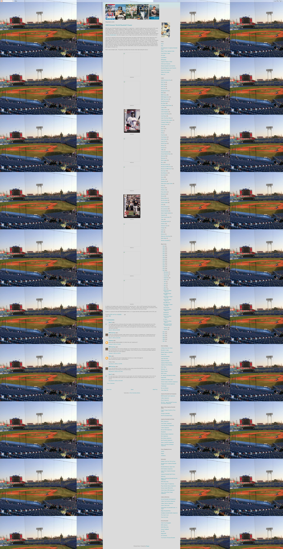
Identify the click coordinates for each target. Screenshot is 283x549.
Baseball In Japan (165, 350)
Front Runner (164, 137)
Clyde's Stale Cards (165, 505)
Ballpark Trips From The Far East (168, 461)
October (165, 275)
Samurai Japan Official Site (167, 488)
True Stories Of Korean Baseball (168, 537)
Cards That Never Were (166, 118)
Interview (163, 147)
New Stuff (163, 175)
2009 (164, 337)
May (165, 285)
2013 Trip (163, 82)
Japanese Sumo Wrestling (166, 364)
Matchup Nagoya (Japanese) (167, 434)
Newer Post (108, 389)
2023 (164, 251)
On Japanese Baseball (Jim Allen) (168, 375)
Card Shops (163, 116)
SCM (162, 204)
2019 (164, 259)
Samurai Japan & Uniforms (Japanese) (169, 381)
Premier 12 (163, 189)
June (165, 283)
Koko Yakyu (163, 367)
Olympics (163, 179)
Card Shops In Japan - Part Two (168, 297)
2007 (164, 341)
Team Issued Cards (165, 217)
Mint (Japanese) (164, 436)
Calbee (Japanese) (165, 398)
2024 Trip (163, 86)
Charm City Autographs (166, 522)
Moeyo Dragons (164, 371)
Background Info (164, 90)
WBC (110, 316)
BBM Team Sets (164, 99)
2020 (164, 257)
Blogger (147, 546)
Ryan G (110, 322)
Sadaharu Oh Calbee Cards (167, 379)
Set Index (163, 55)
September (166, 277)
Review (162, 196)
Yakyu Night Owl (164, 390)
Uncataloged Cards (165, 221)
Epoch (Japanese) (165, 400)
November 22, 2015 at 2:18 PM (115, 363)
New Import (163, 170)
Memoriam (163, 158)
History (162, 145)
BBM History (163, 94)
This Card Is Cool (164, 515)
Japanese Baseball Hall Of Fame (168, 474)
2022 (164, 253)
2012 (164, 331)
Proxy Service (164, 191)
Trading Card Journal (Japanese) (168, 383)
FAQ (162, 45)
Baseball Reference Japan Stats (168, 466)
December (166, 272)
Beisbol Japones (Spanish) (166, 352)
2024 (164, 249)
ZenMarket (163, 455)
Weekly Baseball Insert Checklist (168, 65)
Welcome (163, 234)
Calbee (162, 107)
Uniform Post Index (165, 72)
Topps (162, 219)
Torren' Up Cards (164, 517)
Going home (166, 314)
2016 (164, 264)
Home (132, 389)
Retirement (163, 194)
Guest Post (163, 141)
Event (162, 130)
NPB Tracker (164, 373)
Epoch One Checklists (166, 70)
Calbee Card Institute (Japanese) (168, 501)
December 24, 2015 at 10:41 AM (115, 380)
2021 (164, 255)
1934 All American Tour (166, 80)
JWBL (162, 149)
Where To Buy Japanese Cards (167, 51)
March (165, 289)
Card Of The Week (165, 113)
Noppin (162, 453)
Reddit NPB (163, 377)
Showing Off (166, 312)
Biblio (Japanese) (164, 421)
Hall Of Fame (164, 143)
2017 (164, 263)
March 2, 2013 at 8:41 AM (114, 330)
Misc (162, 162)
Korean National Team (165, 153)
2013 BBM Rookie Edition (167, 294)
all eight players (113, 34)
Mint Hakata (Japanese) (166, 438)
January (165, 329)
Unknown (111, 340)
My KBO (163, 531)
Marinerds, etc (164, 369)
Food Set (163, 135)
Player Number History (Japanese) (168, 486)
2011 (164, 333)
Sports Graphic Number (166, 213)
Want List (163, 74)
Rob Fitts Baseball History (166, 415)
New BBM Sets (166, 302)
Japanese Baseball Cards (127, 8)
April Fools (163, 88)
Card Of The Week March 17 (167, 310)
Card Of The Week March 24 (167, 300)
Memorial (163, 156)
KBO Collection (164, 525)
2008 (164, 339)
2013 (164, 270)
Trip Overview (166, 307)
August (165, 279)
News (162, 177)
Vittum (162, 229)
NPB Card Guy (112, 332)
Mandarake (163, 431)
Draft (162, 126)
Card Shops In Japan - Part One (168, 305)
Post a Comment (110, 383)
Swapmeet (163, 215)
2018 (164, 261)
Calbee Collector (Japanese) (167, 503)
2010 (164, 335)
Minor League (164, 160)
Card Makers (163, 57)
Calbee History (164, 109)
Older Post (155, 389)
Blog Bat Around (164, 101)
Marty (110, 356)
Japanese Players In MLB (166, 61)
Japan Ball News (164, 358)
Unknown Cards (164, 225)
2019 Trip (163, 84)
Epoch (162, 128)
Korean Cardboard (165, 529)
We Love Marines (164, 388)
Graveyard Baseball (165, 356)
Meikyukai (163, 476)
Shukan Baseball (164, 210)
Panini (162, 185)
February (166, 327)
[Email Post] (125, 314)
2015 (164, 266)
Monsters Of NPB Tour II (166, 168)
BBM (162, 92)
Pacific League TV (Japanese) (167, 483)
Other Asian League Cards (166, 183)
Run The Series (164, 200)
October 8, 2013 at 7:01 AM (114, 344)
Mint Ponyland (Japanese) (166, 440)
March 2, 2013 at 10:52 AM (114, 337)
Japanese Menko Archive (166, 362)
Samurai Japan (164, 202)
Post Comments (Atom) (135, 392)
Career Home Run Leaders (166, 120)
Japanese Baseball (165, 360)
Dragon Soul (163, 354)
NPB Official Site (164, 481)
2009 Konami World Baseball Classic (167, 325)
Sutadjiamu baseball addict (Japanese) (169, 513)
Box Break (163, 103)
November (166, 274)
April (165, 287)
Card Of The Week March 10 (167, 317)
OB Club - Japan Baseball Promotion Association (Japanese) (169, 403)
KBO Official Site (164, 527)
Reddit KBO (163, 533)
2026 (164, 246)
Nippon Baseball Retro (166, 510)
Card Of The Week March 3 (167, 322)
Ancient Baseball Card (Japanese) (168, 499)
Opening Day (164, 181)
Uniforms (163, 223)
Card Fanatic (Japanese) (166, 423)
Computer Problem (165, 122)
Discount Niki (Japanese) (166, 429)
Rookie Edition (164, 198)
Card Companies (164, 111)
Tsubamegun (163, 386)
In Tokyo (165, 319)
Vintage (162, 227)
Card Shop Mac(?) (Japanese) (167, 425)
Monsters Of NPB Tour (166, 166)
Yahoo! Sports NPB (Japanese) (167, 490)
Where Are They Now (165, 236)
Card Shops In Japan (165, 53)
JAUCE (162, 451)
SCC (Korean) (164, 535)
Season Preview (164, 206)
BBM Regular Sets (165, 97)
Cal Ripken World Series (166, 105)
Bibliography (163, 59)
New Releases (164, 173)
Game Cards (163, 139)
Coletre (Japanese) (165, 427)
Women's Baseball (165, 240)
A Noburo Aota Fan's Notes (167, 348)
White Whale (163, 238)
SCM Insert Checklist (165, 63)
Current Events (164, 124)
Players (162, 187)
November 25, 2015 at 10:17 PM (115, 371)
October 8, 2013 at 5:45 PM (114, 353)
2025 (164, 248)
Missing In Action (164, 164)
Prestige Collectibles (165, 413)
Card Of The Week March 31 (167, 291)
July (165, 281)
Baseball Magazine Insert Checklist (168, 68)
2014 (164, 268)
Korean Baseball (164, 151)
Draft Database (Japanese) (166, 468)
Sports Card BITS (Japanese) (167, 442)
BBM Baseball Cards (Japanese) (168, 395)
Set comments (164, 208)
